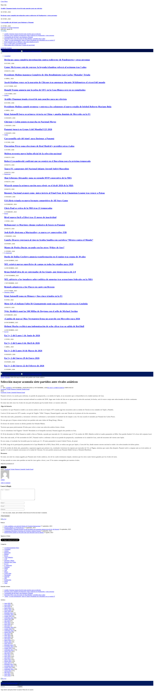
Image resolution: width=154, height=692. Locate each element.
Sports (6, 581)
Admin (8, 387)
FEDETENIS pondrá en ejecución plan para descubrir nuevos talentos (24, 532)
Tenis (5, 583)
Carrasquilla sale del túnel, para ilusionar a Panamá (17, 22)
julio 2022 (7, 672)
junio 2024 (7, 635)
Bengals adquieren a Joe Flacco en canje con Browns (29, 287)
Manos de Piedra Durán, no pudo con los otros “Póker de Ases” (34, 247)
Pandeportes (7, 580)
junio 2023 (7, 654)
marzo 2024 (7, 640)
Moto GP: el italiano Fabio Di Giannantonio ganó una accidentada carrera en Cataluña (46, 304)
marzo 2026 (7, 608)
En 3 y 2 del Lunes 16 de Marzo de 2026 (23, 350)
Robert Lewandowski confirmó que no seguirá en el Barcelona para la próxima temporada (47, 161)
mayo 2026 (7, 605)
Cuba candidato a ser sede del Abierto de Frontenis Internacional (22, 526)
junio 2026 (7, 603)
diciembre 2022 (8, 664)
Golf (5, 570)
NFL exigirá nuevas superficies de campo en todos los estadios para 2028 (38, 264)
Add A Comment (5, 483)
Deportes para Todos (10, 562)
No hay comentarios (55, 387)
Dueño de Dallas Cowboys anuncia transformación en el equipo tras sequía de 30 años (45, 257)
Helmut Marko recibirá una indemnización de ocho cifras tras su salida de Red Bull (44, 326)
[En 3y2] (3, 519)
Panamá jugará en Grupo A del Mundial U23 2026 (28, 129)
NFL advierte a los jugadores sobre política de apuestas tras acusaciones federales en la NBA (48, 279)
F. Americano (8, 253)
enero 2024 (7, 643)
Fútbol (6, 134)
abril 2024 (7, 638)
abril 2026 (7, 606)
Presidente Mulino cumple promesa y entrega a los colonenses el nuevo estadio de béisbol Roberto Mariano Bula (57, 106)
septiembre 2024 (9, 630)
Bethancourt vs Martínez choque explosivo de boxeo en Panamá (34, 225)
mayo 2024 (7, 637)
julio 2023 (7, 653)
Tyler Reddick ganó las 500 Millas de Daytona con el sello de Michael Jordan (41, 311)
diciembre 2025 (8, 613)
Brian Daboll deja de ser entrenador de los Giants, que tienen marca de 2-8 (40, 272)
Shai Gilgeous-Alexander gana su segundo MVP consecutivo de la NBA (38, 178)
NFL (5, 578)
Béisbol (6, 95)
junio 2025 (7, 622)
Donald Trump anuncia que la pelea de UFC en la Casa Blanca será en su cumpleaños (44, 90)
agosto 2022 (7, 671)
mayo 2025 (7, 624)
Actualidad (7, 56)
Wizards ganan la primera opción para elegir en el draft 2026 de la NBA (38, 185)
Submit (20, 686)
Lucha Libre (7, 573)
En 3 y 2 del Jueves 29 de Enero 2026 (21, 358)
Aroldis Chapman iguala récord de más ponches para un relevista (21, 8)
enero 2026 (7, 611)
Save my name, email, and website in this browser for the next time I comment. (25, 512)
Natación (6, 576)
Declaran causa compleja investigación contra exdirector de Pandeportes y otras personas (29, 15)
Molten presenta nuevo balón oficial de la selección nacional (33, 153)
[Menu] (1, 53)
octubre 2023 (8, 648)
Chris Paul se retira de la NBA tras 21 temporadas (28, 208)
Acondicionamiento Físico (11, 548)
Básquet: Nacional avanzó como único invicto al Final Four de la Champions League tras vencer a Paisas (54, 193)
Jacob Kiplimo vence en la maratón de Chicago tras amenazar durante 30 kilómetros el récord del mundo (54, 82)
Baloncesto (7, 174)
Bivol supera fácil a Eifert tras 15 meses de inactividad (19, 45)
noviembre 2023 (8, 646)
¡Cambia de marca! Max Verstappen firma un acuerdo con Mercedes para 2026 (42, 319)
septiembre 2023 (9, 650)
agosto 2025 (7, 619)
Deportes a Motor (9, 292)
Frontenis (7, 567)
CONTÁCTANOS (6, 48)
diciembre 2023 (8, 645)
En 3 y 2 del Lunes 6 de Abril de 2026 (22, 343)
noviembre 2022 (8, 666)
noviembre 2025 (8, 614)
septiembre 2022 (9, 669)
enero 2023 (7, 662)
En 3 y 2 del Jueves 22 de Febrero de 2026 (24, 366)
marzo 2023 (7, 659)
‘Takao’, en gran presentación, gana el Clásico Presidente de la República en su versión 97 (29, 40)
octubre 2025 (8, 616)
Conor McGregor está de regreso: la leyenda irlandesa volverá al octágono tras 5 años (45, 67)
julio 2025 (7, 621)
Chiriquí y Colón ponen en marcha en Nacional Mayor (30, 122)
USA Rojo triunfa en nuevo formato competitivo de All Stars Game (36, 200)
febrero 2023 (7, 661)
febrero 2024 (7, 642)
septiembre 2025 (9, 618)
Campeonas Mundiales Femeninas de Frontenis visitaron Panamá (22, 531)
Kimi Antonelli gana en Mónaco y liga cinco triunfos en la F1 (21, 42)
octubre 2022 (8, 667)
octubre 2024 (8, 629)
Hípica (6, 572)
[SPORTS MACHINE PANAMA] (21, 51)
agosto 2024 (7, 632)
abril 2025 (7, 626)
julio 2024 (7, 634)
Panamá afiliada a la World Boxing (14, 527)
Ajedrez (6, 551)
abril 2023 (7, 658)
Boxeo (6, 213)
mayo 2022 (7, 675)
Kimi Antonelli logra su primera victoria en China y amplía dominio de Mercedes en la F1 (47, 114)
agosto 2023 (7, 651)
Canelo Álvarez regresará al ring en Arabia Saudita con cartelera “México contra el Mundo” (48, 240)
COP (5, 559)
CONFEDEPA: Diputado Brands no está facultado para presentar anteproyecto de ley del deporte (31, 529)
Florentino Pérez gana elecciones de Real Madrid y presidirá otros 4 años (24, 38)
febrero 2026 (7, 610)
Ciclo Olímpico (8, 557)
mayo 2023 (7, 656)
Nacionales (7, 575)
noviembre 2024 (8, 627)
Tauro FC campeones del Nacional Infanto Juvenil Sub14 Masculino (36, 169)
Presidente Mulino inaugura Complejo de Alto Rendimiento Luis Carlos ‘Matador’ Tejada (47, 75)
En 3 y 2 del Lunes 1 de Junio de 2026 (15, 43)
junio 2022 (7, 674)
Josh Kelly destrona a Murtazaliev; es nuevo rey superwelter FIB (35, 232)
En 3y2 (6, 331)
